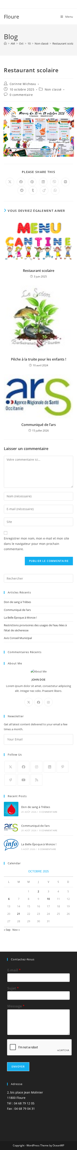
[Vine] (10, 780)
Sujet (13, 988)
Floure (11, 16)
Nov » (16, 930)
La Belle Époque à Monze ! (20, 617)
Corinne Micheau (23, 84)
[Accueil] (5, 43)
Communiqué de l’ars (38, 424)
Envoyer (18, 1066)
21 (18, 914)
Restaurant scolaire (64, 43)
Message (16, 1006)
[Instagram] (48, 702)
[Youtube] (23, 780)
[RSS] (36, 780)
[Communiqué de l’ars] (11, 828)
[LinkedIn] (49, 767)
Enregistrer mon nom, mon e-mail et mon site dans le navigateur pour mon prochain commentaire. (36, 543)
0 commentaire (21, 95)
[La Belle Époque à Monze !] (11, 846)
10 (48, 899)
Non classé (53, 89)
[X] (28, 702)
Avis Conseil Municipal (18, 638)
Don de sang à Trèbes (17, 602)
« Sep (7, 930)
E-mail (14, 970)
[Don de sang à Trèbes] (11, 809)
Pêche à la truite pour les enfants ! (38, 359)
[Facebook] (38, 702)
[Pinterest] (62, 767)
